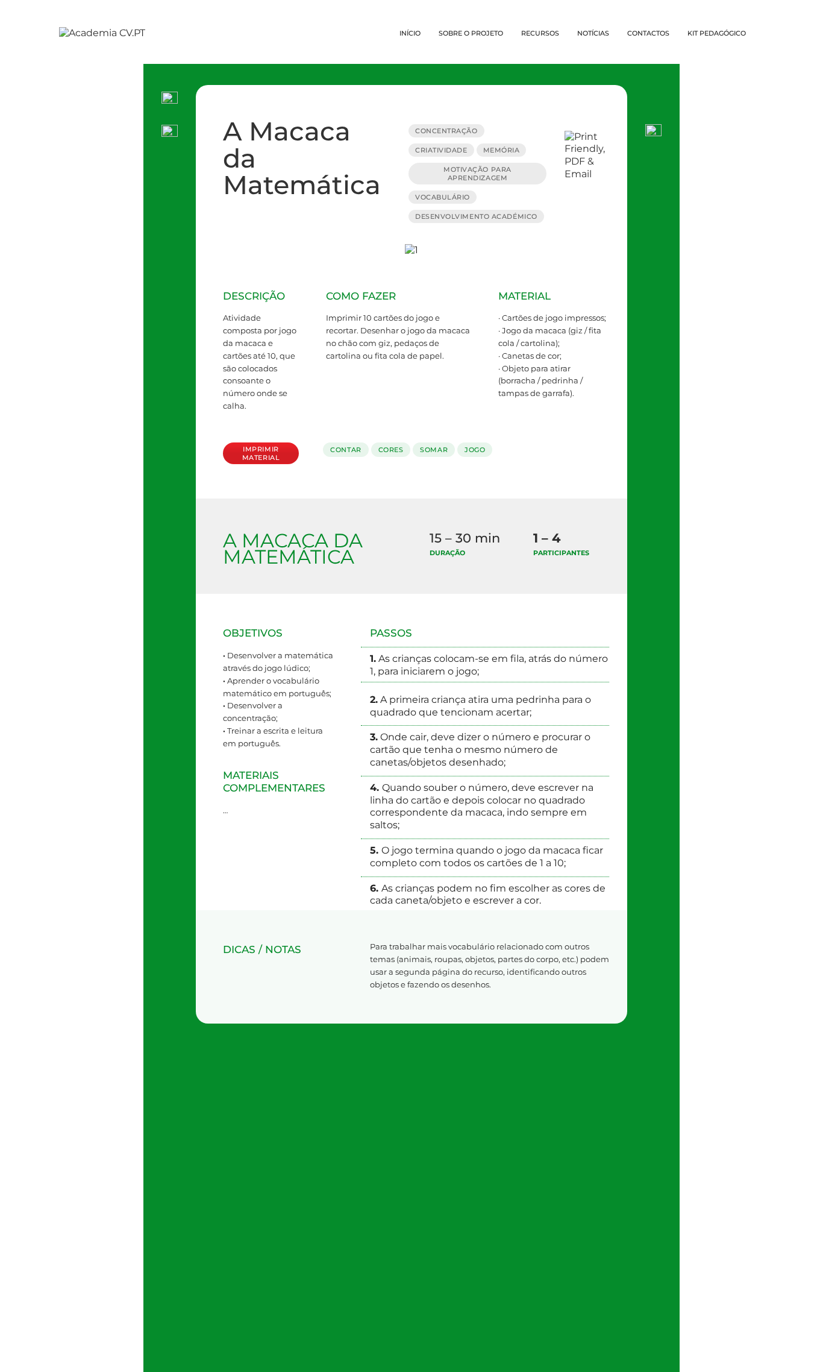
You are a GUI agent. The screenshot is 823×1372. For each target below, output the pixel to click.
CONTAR (345, 449)
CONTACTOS (648, 33)
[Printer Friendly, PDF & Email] (591, 154)
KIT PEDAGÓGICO (716, 33)
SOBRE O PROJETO (471, 33)
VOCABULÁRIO (442, 197)
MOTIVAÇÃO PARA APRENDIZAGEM (477, 173)
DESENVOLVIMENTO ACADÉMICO (476, 216)
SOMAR (434, 449)
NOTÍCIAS (593, 33)
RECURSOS (540, 33)
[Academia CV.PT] (102, 33)
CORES (391, 449)
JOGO (475, 449)
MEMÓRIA (501, 150)
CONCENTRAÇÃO (446, 131)
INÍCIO (410, 33)
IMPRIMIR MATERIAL (261, 453)
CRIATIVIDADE (441, 150)
